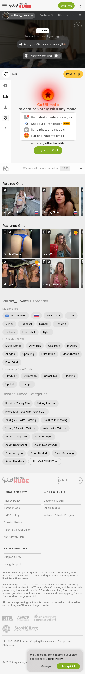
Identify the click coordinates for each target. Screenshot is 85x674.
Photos (66, 15)
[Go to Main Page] (25, 5)
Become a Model (54, 500)
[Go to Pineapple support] (6, 629)
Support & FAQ (12, 557)
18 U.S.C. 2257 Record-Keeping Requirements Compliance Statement (37, 643)
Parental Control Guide (17, 529)
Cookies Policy (13, 522)
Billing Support (12, 564)
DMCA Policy (11, 515)
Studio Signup (52, 508)
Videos (46, 15)
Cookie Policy (54, 658)
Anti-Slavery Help (14, 537)
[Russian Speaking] (36, 315)
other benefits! (55, 143)
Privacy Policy (12, 500)
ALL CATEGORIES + (45, 461)
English (66, 480)
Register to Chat (48, 150)
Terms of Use (12, 508)
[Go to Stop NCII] (26, 628)
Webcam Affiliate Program (59, 515)
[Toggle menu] (4, 5)
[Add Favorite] (6, 74)
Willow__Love (14, 301)
